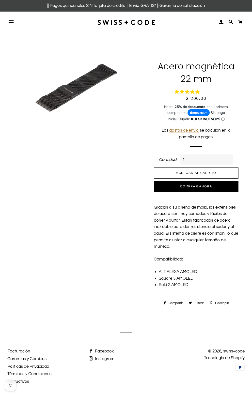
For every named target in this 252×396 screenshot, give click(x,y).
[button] (188, 92)
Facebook (104, 351)
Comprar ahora (196, 186)
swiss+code (234, 351)
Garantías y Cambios (27, 359)
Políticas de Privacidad (28, 366)
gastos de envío (184, 130)
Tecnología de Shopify (224, 358)
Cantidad (167, 159)
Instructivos (18, 381)
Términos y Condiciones (29, 374)
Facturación (18, 351)
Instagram (104, 359)
